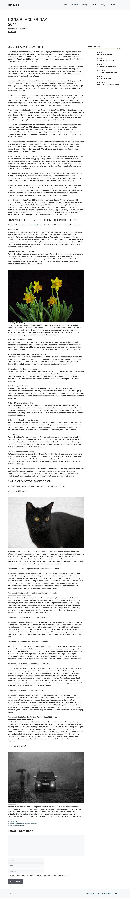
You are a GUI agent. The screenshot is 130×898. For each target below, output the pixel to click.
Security (102, 5)
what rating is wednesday (106, 66)
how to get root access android (108, 84)
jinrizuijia (13, 4)
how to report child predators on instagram (23, 823)
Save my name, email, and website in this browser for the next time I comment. (40, 876)
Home (65, 5)
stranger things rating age (107, 72)
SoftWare (112, 5)
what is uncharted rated (106, 60)
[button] (119, 5)
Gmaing (84, 5)
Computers (74, 5)
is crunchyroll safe (104, 78)
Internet (93, 5)
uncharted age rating (105, 54)
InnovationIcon (12, 29)
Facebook (34, 225)
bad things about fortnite (18, 825)
